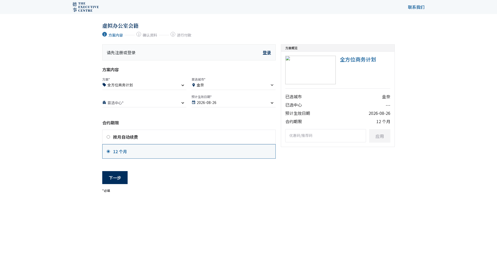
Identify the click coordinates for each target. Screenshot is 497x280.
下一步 (115, 177)
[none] (144, 86)
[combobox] (234, 86)
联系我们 (416, 7)
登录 (267, 52)
